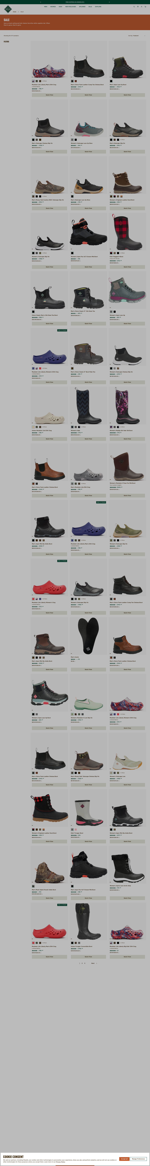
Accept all (124, 1159)
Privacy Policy (60, 1162)
